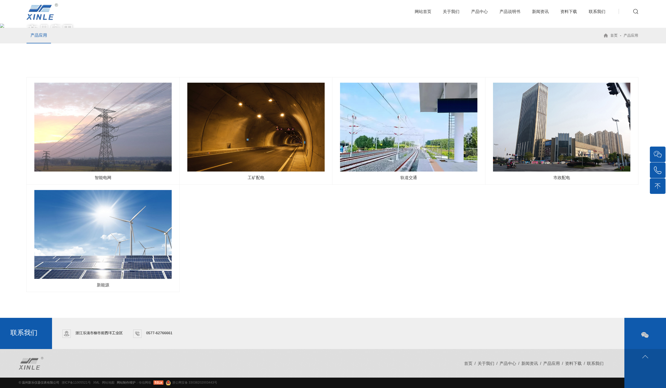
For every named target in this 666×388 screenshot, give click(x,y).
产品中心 (479, 11)
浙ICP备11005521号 (76, 382)
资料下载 (568, 11)
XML (96, 382)
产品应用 (38, 35)
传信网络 (145, 382)
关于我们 (451, 11)
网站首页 (423, 11)
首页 (614, 35)
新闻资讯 (540, 11)
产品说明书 (509, 11)
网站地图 (108, 382)
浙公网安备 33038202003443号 (194, 382)
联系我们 (597, 11)
